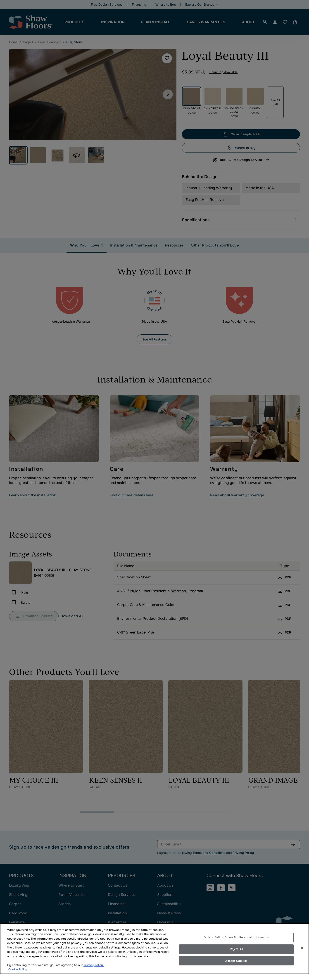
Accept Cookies (236, 961)
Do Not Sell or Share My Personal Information (236, 937)
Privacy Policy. (93, 965)
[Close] (302, 948)
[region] (154, 948)
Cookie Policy (17, 969)
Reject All (236, 949)
